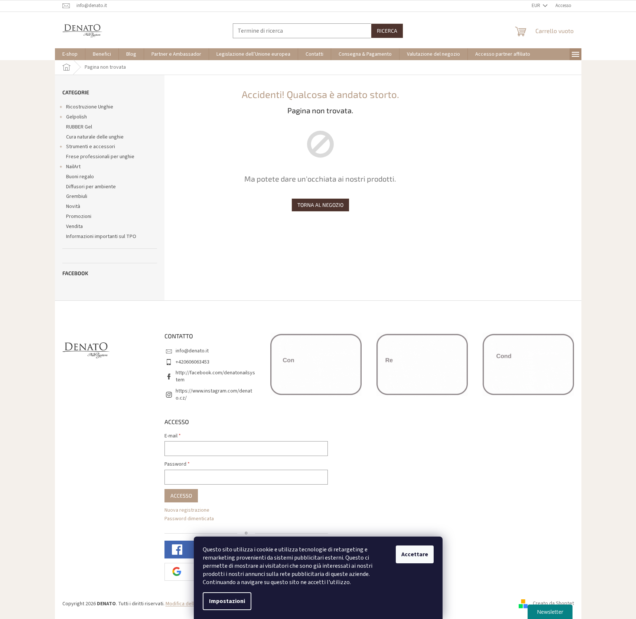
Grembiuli (76, 196)
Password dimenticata (189, 518)
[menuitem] (70, 54)
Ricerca (387, 30)
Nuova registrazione (186, 510)
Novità (73, 206)
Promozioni (78, 216)
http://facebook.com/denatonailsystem (215, 376)
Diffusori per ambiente (91, 186)
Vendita (74, 226)
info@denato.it (192, 351)
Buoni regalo (80, 176)
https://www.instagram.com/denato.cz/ (214, 394)
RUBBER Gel (79, 127)
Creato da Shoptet (553, 603)
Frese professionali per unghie (100, 156)
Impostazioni (227, 601)
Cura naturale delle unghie (95, 137)
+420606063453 (192, 362)
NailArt (73, 166)
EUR (536, 5)
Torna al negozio (320, 205)
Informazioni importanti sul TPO (101, 236)
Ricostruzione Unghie (89, 107)
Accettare (414, 554)
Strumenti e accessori (90, 146)
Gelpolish (76, 117)
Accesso (181, 495)
